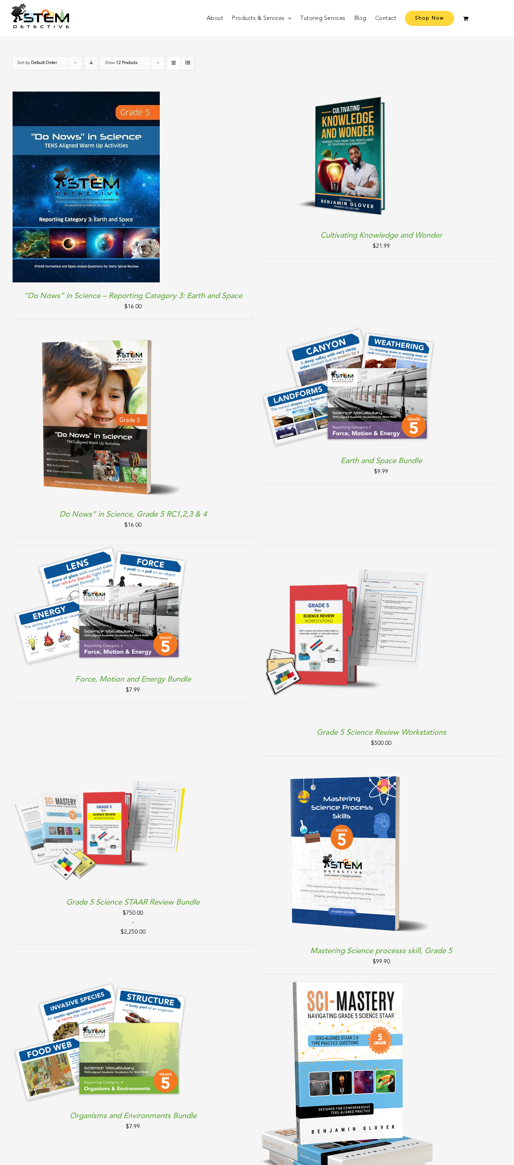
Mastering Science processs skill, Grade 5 (381, 951)
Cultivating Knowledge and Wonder (381, 235)
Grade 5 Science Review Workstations (381, 732)
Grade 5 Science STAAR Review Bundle (133, 902)
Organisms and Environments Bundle (133, 1116)
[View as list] (187, 63)
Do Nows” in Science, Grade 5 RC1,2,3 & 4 (133, 514)
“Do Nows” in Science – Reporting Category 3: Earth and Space (133, 296)
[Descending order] (91, 63)
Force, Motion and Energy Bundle (133, 679)
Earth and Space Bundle (381, 461)
